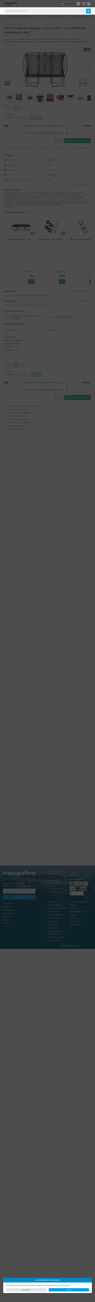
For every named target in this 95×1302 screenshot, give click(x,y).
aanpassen (26, 1290)
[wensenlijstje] (84, 4)
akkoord (69, 1290)
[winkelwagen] (89, 4)
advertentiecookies (62, 1285)
